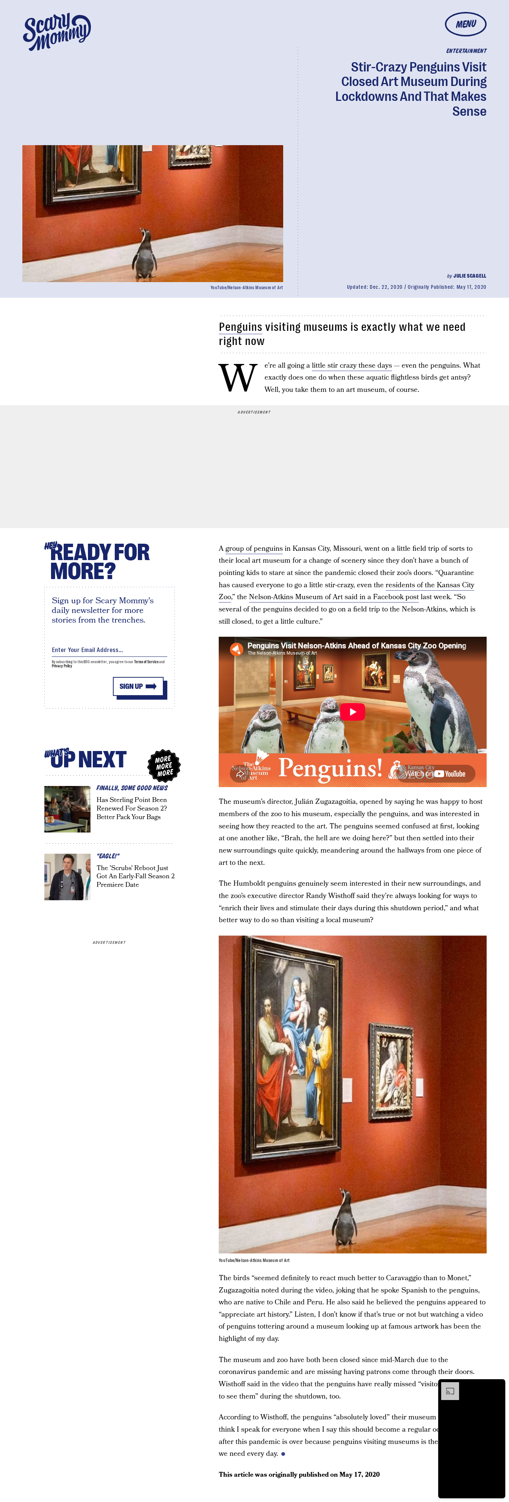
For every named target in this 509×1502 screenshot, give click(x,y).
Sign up (131, 686)
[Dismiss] (497, 1385)
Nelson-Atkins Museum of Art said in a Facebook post (334, 597)
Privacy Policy (62, 666)
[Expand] (446, 1385)
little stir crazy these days (352, 366)
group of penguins (254, 549)
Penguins (240, 327)
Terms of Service (146, 662)
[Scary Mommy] (57, 31)
